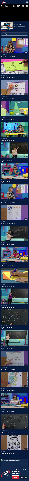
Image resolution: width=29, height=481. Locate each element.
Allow (15, 477)
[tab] (3, 30)
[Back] (27, 6)
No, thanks (24, 477)
